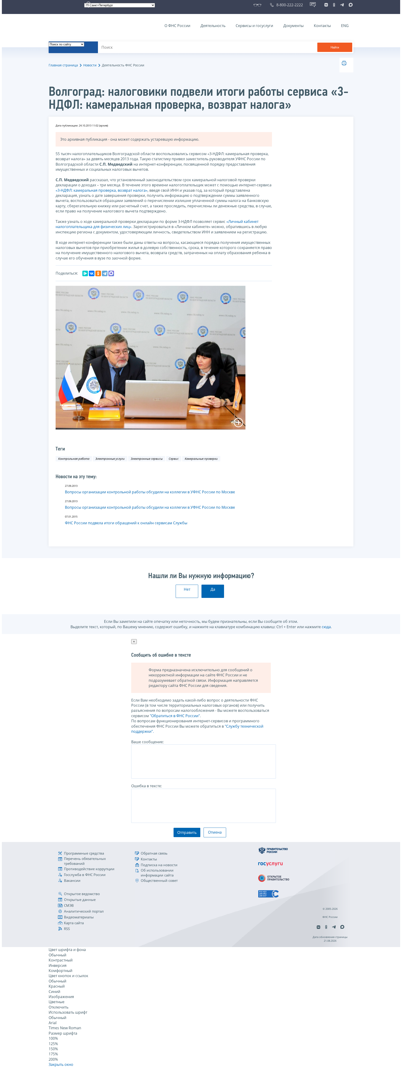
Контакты (322, 25)
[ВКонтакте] (91, 273)
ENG (345, 25)
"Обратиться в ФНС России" (175, 715)
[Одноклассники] (98, 273)
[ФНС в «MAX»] (349, 4)
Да (213, 589)
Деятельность (213, 25)
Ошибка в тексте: (146, 785)
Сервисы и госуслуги (254, 25)
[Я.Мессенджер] (85, 273)
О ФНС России (177, 25)
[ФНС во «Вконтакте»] (326, 4)
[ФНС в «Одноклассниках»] (334, 4)
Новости (90, 65)
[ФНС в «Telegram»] (341, 4)
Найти (335, 47)
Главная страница (63, 65)
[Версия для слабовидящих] (258, 4)
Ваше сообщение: (147, 741)
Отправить (187, 832)
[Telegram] (104, 273)
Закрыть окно (61, 1064)
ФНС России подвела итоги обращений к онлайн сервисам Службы (126, 522)
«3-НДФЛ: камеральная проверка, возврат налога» (101, 190)
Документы (293, 25)
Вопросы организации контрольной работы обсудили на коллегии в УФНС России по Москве (150, 491)
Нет (187, 589)
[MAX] (111, 273)
